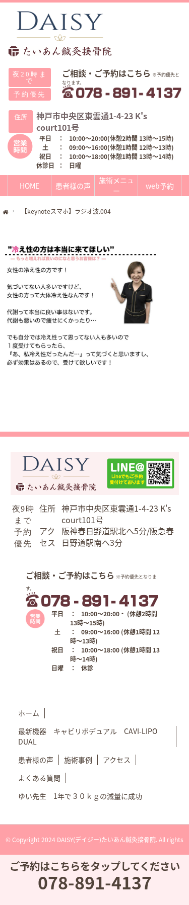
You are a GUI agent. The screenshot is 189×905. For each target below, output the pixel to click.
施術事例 (78, 760)
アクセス (117, 760)
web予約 (160, 186)
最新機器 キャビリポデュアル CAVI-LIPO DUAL (87, 736)
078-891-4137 (95, 882)
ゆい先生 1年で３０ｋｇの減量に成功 (80, 796)
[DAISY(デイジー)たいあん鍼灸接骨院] (60, 34)
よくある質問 (39, 778)
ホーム (28, 713)
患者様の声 (73, 186)
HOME (29, 186)
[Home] (6, 212)
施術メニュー (116, 185)
